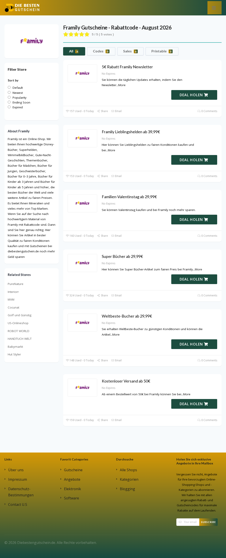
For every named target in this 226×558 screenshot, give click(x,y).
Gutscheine (73, 469)
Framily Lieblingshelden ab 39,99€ (131, 131)
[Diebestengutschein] (22, 7)
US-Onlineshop (18, 323)
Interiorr (13, 292)
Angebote (72, 479)
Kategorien (129, 479)
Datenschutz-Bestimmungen (21, 492)
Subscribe (208, 522)
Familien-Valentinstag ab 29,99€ (129, 196)
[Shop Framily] (31, 41)
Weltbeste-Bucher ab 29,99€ (127, 316)
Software (71, 498)
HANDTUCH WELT (20, 339)
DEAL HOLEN (192, 94)
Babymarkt (15, 347)
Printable (161, 51)
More (122, 85)
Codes (100, 51)
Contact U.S (17, 504)
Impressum (17, 479)
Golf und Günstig (19, 315)
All (73, 51)
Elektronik (72, 488)
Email (118, 111)
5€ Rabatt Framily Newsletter (127, 66)
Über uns (16, 469)
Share (104, 111)
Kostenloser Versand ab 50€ (126, 381)
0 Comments (209, 111)
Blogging (127, 488)
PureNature (15, 284)
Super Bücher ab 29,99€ (122, 256)
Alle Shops (128, 469)
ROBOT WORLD (18, 331)
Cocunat (13, 307)
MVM (11, 299)
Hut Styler (14, 354)
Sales (129, 51)
